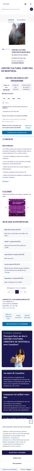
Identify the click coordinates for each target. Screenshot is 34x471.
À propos (11, 20)
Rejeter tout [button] (17, 458)
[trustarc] (28, 469)
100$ (13, 98)
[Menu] (30, 4)
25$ (4, 98)
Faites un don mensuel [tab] (15, 87)
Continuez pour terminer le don (17, 132)
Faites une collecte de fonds (8, 316)
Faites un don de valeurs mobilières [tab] (26, 87)
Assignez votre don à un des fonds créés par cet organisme (17, 107)
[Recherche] (31, 9)
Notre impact (21, 20)
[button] (31, 421)
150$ (18, 98)
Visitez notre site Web (8, 308)
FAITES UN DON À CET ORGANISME (17, 324)
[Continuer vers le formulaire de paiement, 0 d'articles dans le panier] (26, 4)
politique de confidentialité (11, 440)
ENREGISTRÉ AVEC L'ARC (19, 58)
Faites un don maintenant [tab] (6, 87)
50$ (8, 98)
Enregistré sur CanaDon (21, 55)
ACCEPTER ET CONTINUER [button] (17, 452)
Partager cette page (27, 316)
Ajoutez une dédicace (28, 126)
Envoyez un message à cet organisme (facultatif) (14, 115)
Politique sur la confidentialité (9, 469)
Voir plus (7, 272)
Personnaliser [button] (17, 463)
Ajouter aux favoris (18, 316)
